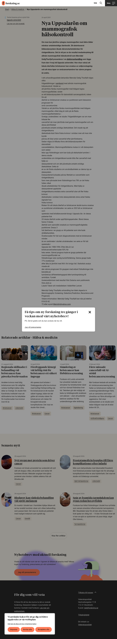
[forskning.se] (10, 3)
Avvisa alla (27, 629)
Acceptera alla (43, 629)
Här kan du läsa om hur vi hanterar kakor (22, 624)
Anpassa (13, 629)
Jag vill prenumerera (33, 327)
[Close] (89, 312)
